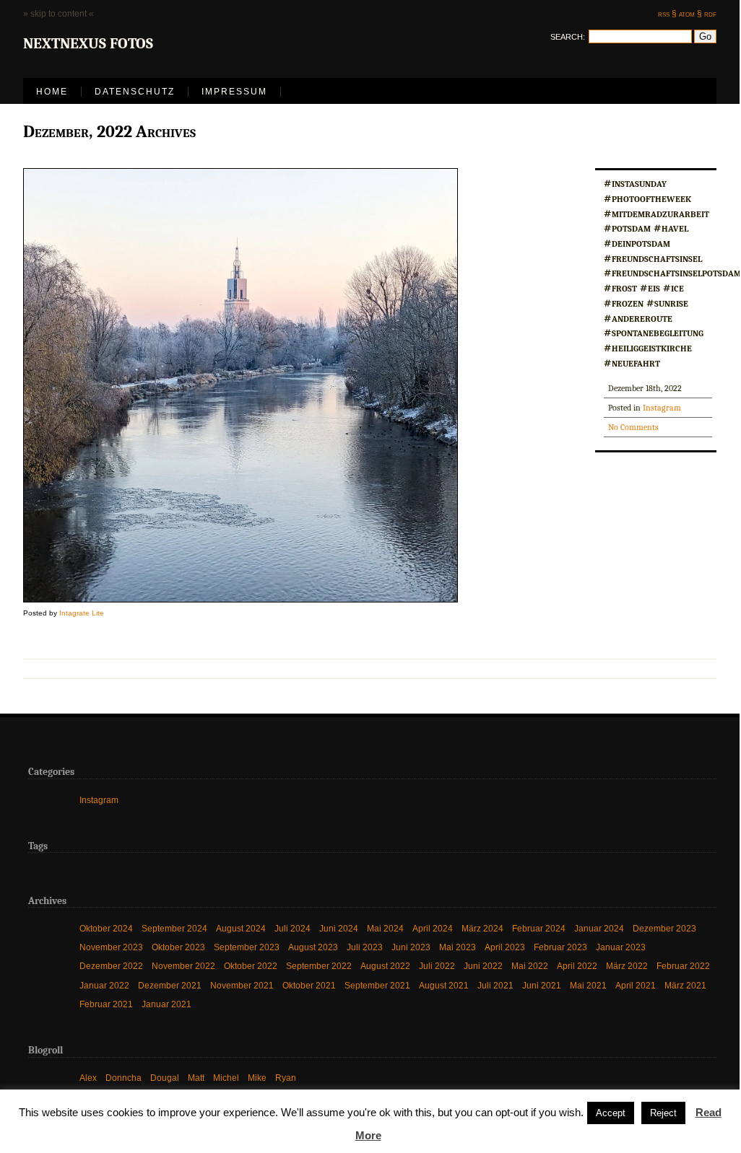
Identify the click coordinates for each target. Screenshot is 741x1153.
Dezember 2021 (170, 985)
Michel (226, 1077)
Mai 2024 (385, 928)
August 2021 (444, 985)
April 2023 (505, 947)
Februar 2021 (106, 1004)
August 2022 (385, 965)
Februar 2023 (560, 947)
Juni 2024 (338, 928)
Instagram (662, 408)
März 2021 (685, 985)
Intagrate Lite (81, 613)
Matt (196, 1077)
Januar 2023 (621, 947)
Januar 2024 (599, 928)
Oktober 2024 (106, 928)
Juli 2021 (495, 985)
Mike (257, 1077)
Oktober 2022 (250, 965)
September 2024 (174, 928)
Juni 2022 (483, 965)
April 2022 (577, 965)
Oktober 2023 (178, 947)
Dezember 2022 (111, 965)
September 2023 (247, 947)
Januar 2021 (166, 1004)
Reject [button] (663, 1113)
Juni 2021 (541, 985)
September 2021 (377, 985)
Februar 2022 (683, 965)
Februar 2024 (539, 928)
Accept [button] (610, 1113)
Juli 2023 (365, 947)
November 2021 (242, 985)
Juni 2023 (410, 947)
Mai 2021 (588, 985)
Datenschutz (135, 92)
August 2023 (313, 947)
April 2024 (432, 928)
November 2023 (111, 947)
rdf (710, 14)
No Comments (633, 427)
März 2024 (482, 928)
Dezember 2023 (664, 928)
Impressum (234, 92)
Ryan (285, 1077)
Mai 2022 (529, 965)
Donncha (123, 1077)
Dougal (164, 1077)
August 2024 (241, 928)
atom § (690, 14)
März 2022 (627, 965)
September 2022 (319, 965)
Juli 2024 (292, 928)
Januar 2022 (104, 985)
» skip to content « (58, 14)
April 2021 (635, 985)
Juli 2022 (437, 965)
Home (52, 92)
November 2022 (183, 965)
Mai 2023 (457, 947)
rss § (667, 14)
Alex (88, 1077)
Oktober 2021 (309, 985)
